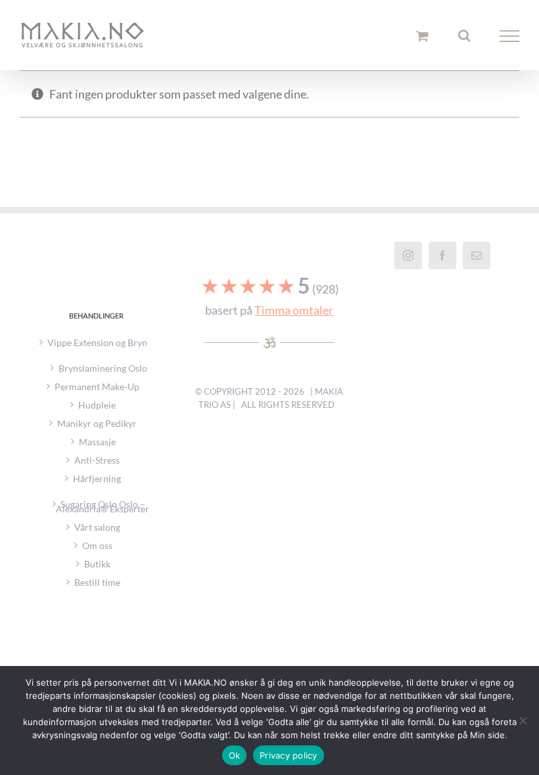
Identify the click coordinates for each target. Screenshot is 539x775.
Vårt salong (97, 527)
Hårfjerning (97, 478)
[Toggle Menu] (509, 36)
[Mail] (476, 255)
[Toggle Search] (464, 35)
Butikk (97, 564)
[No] (522, 720)
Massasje (97, 441)
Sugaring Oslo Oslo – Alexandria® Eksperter (102, 504)
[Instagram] (408, 255)
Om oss (97, 545)
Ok (235, 755)
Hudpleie (97, 405)
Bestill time (97, 582)
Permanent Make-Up (97, 386)
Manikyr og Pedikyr (97, 423)
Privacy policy (288, 755)
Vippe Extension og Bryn (97, 342)
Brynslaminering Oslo (103, 366)
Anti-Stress (97, 460)
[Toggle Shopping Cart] (422, 36)
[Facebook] (442, 255)
